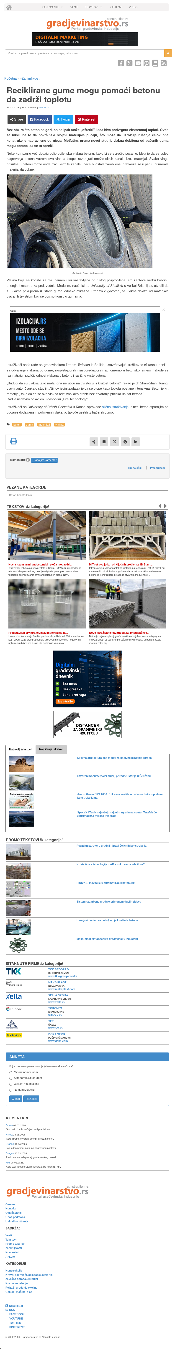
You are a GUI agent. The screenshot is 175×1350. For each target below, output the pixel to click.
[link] (87, 24)
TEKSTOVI (94, 8)
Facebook (41, 119)
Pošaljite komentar (45, 460)
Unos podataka (15, 1217)
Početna (11, 78)
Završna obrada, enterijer (21, 1279)
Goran (9, 1125)
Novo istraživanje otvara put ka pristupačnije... (119, 632)
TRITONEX (55, 1008)
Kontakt (10, 1208)
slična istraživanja (115, 407)
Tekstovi (10, 1239)
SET (51, 1021)
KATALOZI (116, 7)
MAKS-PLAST (57, 982)
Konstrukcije (13, 1270)
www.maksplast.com (61, 989)
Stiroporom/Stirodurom (28, 1078)
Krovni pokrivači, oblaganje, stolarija (29, 1275)
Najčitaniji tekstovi (51, 749)
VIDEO (133, 7)
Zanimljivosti (31, 78)
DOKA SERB (56, 1034)
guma (29, 424)
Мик (8, 1162)
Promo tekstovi (15, 1243)
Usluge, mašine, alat (18, 1292)
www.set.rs (55, 1028)
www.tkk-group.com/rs (62, 976)
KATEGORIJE (53, 8)
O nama (10, 1204)
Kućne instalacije (16, 1283)
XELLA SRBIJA (58, 995)
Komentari (17, 1118)
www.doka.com (58, 1041)
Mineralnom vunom (26, 1072)
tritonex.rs (55, 1015)
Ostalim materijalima (26, 1083)
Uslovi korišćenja (16, 1221)
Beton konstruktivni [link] (21, 495)
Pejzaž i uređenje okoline (21, 1287)
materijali (44, 424)
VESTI (74, 7)
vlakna (59, 424)
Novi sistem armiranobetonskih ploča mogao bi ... (40, 564)
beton (17, 424)
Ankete (10, 1256)
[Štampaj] (13, 441)
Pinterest (88, 119)
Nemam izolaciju (24, 1089)
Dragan (10, 1144)
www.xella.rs (56, 1002)
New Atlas (44, 107)
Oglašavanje (13, 1212)
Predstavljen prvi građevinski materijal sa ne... (38, 632)
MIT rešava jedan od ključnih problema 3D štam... (120, 564)
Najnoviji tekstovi (20, 749)
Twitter (65, 119)
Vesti (8, 1235)
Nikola (9, 1134)
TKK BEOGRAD (58, 969)
